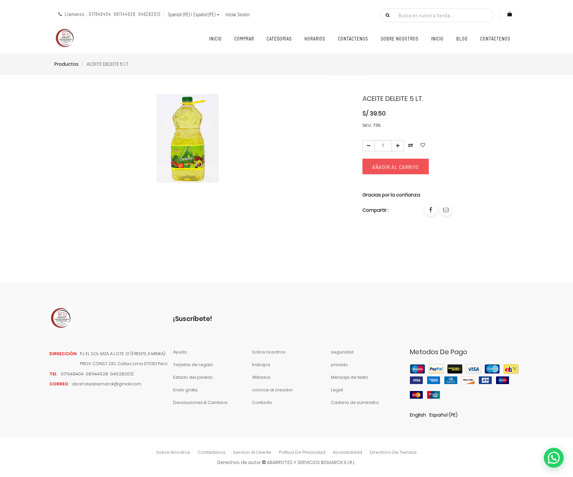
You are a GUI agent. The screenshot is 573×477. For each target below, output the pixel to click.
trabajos (261, 364)
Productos (66, 64)
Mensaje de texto (349, 377)
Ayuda (180, 352)
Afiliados (261, 377)
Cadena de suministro (355, 402)
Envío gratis (185, 390)
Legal (337, 390)
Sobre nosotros (269, 352)
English (418, 415)
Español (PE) (443, 415)
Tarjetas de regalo (193, 364)
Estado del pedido (193, 377)
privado (339, 364)
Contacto (262, 402)
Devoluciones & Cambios (200, 402)
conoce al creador (272, 390)
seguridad (342, 352)
